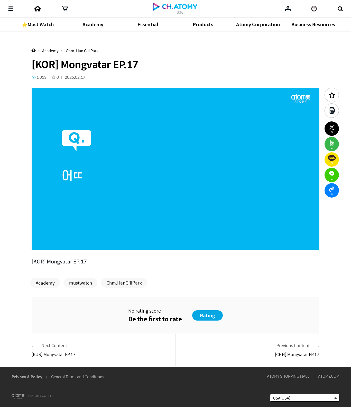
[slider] (175, 235)
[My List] (287, 8)
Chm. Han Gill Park (81, 51)
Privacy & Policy (27, 376)
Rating (207, 315)
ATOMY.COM (328, 376)
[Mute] (73, 243)
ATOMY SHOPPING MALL (288, 376)
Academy (50, 51)
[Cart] (65, 9)
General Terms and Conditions (77, 376)
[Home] (37, 9)
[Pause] (42, 243)
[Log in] (314, 9)
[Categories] (11, 9)
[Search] (340, 9)
